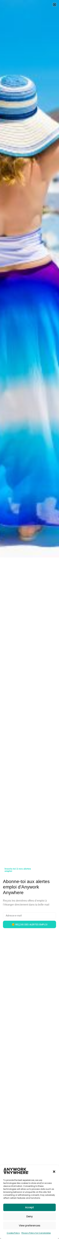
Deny (29, 1216)
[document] (29, 619)
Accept (29, 1207)
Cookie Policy (13, 1233)
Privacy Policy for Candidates (36, 1233)
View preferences (29, 1225)
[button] (54, 1171)
